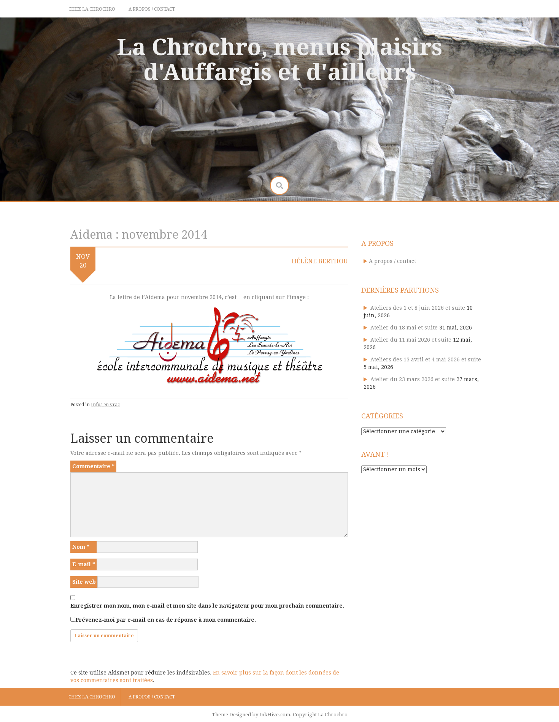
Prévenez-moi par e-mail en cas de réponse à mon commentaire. (165, 620)
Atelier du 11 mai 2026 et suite (410, 340)
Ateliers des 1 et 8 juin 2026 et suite (417, 308)
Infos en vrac (105, 404)
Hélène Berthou (320, 261)
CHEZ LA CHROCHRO (91, 9)
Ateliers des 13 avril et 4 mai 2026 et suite (425, 359)
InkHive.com (274, 714)
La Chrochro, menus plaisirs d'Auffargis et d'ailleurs (279, 60)
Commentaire (93, 466)
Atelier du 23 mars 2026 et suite (412, 379)
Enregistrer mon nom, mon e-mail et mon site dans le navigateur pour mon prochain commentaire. (207, 606)
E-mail (83, 564)
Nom (80, 547)
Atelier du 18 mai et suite (404, 328)
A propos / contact (152, 9)
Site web (84, 582)
